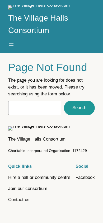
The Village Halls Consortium (36, 139)
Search (79, 107)
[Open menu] (11, 44)
